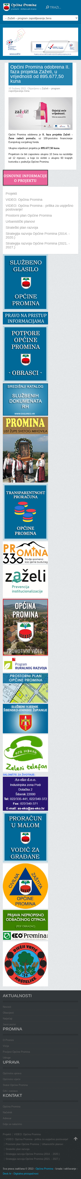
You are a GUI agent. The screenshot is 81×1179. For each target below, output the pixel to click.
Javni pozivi (9, 1024)
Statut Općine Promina (15, 1085)
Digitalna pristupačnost (26, 1173)
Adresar (7, 1118)
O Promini (8, 1040)
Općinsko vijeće (11, 1079)
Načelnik (7, 1112)
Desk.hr (7, 1173)
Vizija (6, 1046)
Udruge (7, 1057)
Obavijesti (8, 1012)
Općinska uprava (12, 1073)
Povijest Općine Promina (16, 1051)
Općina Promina (11, 1106)
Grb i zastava (10, 1090)
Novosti (7, 1006)
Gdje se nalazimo (12, 1124)
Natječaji (7, 1018)
